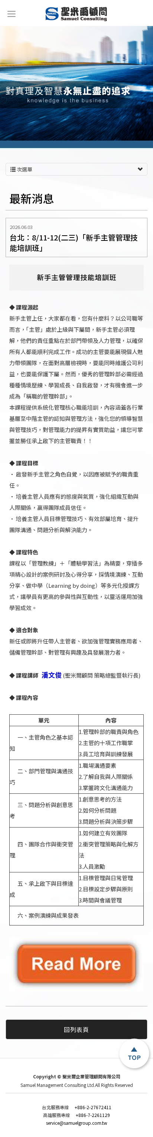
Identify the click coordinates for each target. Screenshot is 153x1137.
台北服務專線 (56, 1107)
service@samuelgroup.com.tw (76, 1123)
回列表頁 (76, 1029)
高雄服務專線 (57, 1115)
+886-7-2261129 (76, 1115)
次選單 (24, 169)
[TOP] (134, 1054)
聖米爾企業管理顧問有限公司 (76, 14)
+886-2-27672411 (76, 1107)
